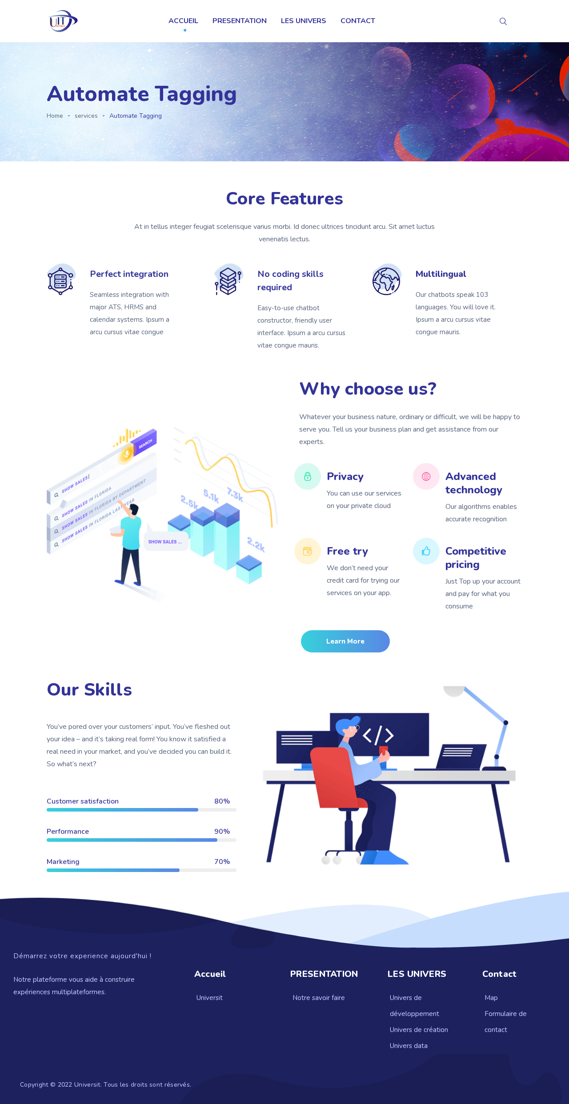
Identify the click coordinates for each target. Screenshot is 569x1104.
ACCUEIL (183, 21)
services (86, 116)
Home (55, 116)
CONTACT (358, 21)
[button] (345, 641)
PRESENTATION (239, 21)
